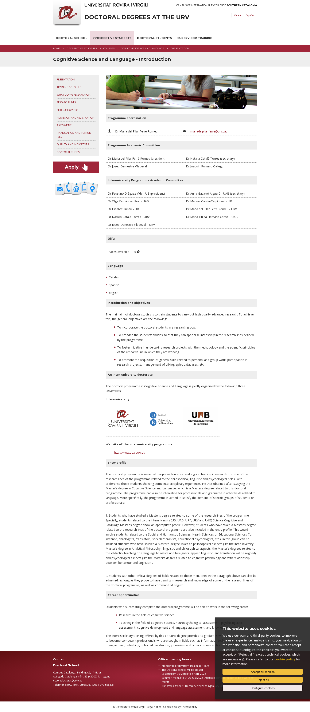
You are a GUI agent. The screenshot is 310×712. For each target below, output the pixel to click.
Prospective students (112, 38)
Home (56, 48)
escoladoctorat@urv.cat (67, 680)
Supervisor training (194, 38)
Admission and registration (75, 117)
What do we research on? (74, 94)
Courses (109, 48)
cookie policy (284, 659)
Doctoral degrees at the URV (136, 17)
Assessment (64, 125)
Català (237, 15)
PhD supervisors (67, 110)
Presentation (66, 79)
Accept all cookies (263, 671)
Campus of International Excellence (216, 5)
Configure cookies (263, 688)
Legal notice (154, 707)
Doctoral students (154, 38)
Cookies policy (172, 707)
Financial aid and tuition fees (74, 135)
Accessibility (190, 707)
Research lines (66, 102)
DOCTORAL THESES (68, 152)
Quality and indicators (73, 144)
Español (250, 15)
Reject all (262, 679)
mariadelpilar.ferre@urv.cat (208, 131)
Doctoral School (71, 38)
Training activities (69, 87)
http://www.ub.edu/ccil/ (129, 452)
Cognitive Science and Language (142, 48)
